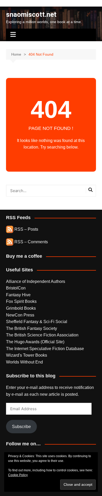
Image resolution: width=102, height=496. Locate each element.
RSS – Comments (30, 242)
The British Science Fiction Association (42, 335)
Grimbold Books (21, 308)
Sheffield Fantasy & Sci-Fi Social (36, 321)
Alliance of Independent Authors (35, 281)
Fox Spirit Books (21, 301)
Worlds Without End (24, 362)
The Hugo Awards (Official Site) (35, 342)
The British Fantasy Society (31, 328)
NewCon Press (20, 315)
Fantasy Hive (18, 295)
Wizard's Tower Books (26, 355)
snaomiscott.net (31, 14)
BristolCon (16, 288)
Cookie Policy (18, 475)
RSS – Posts (25, 229)
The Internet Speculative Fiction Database (45, 348)
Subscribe (21, 426)
